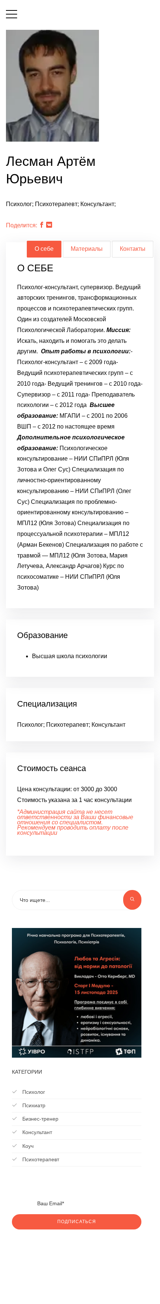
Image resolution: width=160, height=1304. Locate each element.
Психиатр (33, 1105)
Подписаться (76, 1221)
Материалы (87, 249)
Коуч (27, 1146)
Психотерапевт (40, 1159)
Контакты (132, 249)
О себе (44, 249)
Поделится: (21, 225)
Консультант (36, 1132)
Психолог (33, 1092)
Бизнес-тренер (39, 1119)
